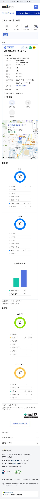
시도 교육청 (5, 432)
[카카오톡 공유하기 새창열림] (34, 47)
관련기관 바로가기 (7, 443)
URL (30, 47)
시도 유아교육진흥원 (7, 438)
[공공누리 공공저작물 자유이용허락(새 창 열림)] (31, 417)
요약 (5, 35)
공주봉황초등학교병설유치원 (16, 125)
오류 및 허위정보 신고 (7, 480)
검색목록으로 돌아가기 (20, 423)
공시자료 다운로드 (26, 480)
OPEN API (17, 480)
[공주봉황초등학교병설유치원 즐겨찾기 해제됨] (26, 47)
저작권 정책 (35, 480)
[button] (31, 124)
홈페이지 (22, 47)
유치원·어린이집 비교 (24, 13)
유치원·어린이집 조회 (8, 13)
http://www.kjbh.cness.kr (22, 85)
